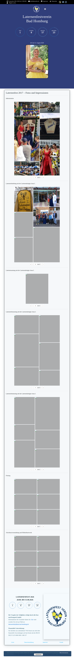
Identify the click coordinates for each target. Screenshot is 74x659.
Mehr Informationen (64, 652)
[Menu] (45, 9)
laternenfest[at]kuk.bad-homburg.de (18, 624)
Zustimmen (38, 654)
